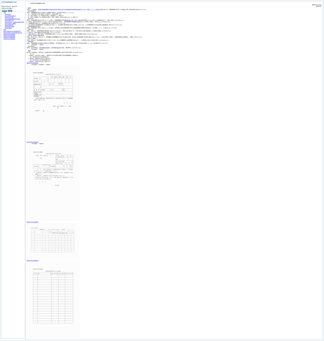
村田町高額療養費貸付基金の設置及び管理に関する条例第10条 (69, 9)
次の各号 (59, 12)
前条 (30, 34)
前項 (34, 21)
